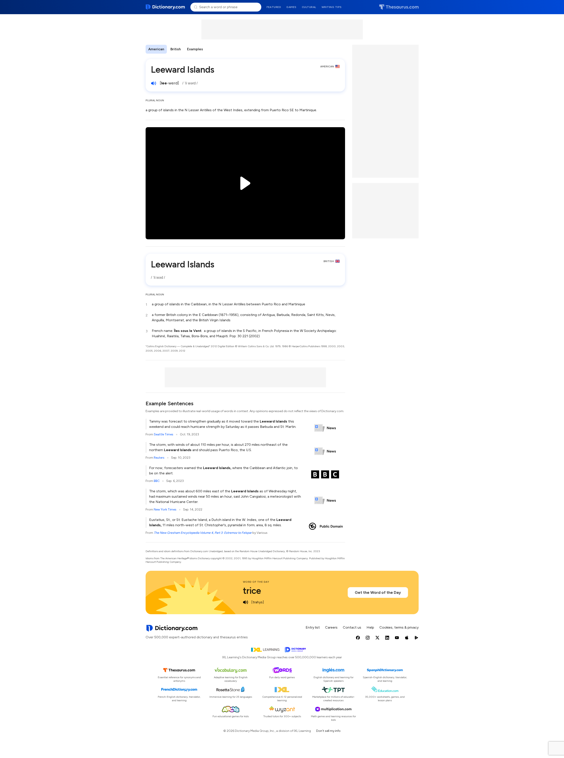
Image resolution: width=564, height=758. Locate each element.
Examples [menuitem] (195, 49)
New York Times (165, 509)
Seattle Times (163, 434)
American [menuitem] (156, 49)
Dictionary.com (165, 7)
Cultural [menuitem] (309, 7)
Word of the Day (256, 581)
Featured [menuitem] (274, 7)
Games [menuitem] (291, 7)
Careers (331, 627)
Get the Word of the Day (378, 592)
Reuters (159, 458)
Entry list (313, 627)
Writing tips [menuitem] (332, 7)
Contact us (352, 627)
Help (370, 627)
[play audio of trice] (245, 602)
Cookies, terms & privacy (399, 627)
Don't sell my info (328, 731)
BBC (157, 481)
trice (252, 590)
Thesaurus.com (399, 7)
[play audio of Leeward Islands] (153, 83)
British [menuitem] (175, 49)
